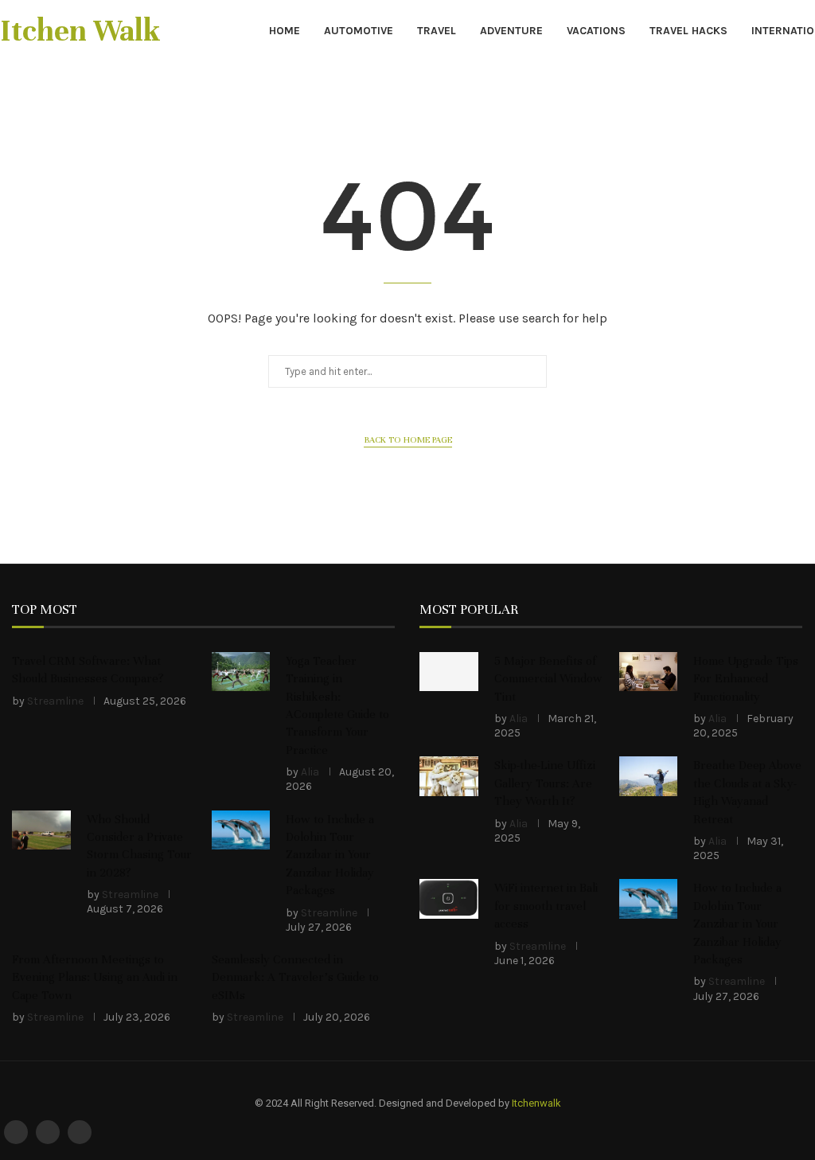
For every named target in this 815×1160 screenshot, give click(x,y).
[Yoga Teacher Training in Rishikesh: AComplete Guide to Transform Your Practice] (241, 671)
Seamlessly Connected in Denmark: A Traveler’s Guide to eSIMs (295, 977)
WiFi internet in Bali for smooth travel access (546, 906)
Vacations (596, 30)
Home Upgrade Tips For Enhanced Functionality (745, 679)
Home (284, 30)
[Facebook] (16, 1132)
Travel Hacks (688, 30)
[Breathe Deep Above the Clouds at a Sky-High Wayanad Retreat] (648, 775)
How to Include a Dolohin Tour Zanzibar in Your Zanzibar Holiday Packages (330, 855)
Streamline (55, 701)
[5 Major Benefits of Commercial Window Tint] (448, 671)
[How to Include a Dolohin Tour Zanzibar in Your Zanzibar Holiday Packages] (241, 829)
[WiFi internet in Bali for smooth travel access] (448, 898)
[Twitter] (48, 1132)
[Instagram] (80, 1132)
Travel (436, 30)
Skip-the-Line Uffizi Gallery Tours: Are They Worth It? (544, 783)
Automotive (358, 30)
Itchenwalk (536, 1103)
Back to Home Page (408, 439)
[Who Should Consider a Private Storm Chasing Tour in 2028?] (41, 829)
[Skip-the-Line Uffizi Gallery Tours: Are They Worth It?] (448, 775)
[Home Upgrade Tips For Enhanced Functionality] (648, 671)
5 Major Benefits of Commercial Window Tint (548, 679)
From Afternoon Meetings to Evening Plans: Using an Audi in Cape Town (94, 977)
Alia (310, 772)
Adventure (511, 30)
